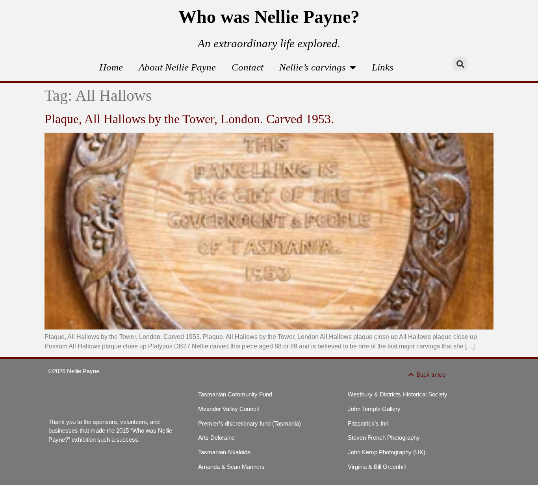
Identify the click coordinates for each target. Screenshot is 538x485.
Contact (247, 67)
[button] (460, 64)
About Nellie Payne (177, 67)
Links (382, 67)
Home (111, 67)
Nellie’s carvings (312, 67)
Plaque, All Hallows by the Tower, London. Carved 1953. (189, 119)
